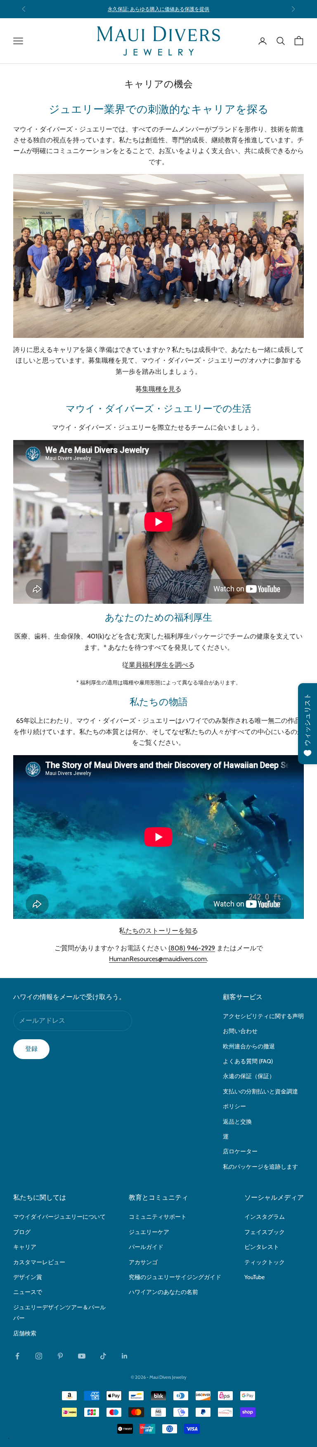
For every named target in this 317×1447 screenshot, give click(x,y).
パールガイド (146, 1247)
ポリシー (234, 1106)
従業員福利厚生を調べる (158, 665)
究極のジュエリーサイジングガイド (175, 1277)
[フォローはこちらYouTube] (82, 1356)
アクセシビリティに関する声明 (263, 1016)
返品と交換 (237, 1121)
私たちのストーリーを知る (158, 931)
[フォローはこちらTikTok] (103, 1356)
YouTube (254, 1277)
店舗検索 (24, 1333)
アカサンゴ (143, 1262)
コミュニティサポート (158, 1216)
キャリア (24, 1247)
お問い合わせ (240, 1031)
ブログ (22, 1232)
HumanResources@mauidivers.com (158, 959)
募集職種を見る (158, 389)
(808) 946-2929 (191, 948)
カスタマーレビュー (39, 1262)
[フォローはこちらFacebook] (17, 1356)
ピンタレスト (261, 1247)
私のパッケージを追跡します (260, 1166)
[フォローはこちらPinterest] (60, 1356)
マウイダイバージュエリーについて (59, 1216)
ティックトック (264, 1262)
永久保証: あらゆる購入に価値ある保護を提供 (158, 9)
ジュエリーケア (149, 1232)
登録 (31, 1048)
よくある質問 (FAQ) (248, 1061)
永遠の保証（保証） (249, 1076)
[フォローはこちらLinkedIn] (125, 1356)
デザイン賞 (27, 1277)
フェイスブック (264, 1232)
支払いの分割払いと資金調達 (260, 1091)
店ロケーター (240, 1151)
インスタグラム (264, 1216)
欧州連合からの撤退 (249, 1046)
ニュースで (27, 1292)
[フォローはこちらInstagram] (39, 1356)
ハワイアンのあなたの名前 (163, 1292)
